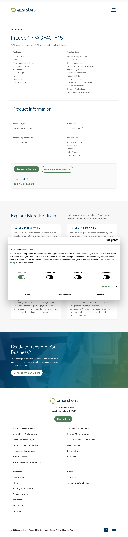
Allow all (100, 294)
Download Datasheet (58, 169)
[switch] (50, 277)
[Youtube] (114, 530)
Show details (108, 286)
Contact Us (63, 419)
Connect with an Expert (27, 373)
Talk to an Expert (24, 184)
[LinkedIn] (106, 530)
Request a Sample (26, 169)
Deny (27, 294)
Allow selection (64, 294)
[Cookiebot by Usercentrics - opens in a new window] (107, 241)
